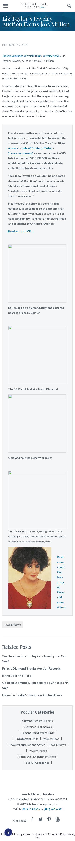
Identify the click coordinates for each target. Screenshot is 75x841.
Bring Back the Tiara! (17, 675)
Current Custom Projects (37, 720)
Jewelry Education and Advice (27, 744)
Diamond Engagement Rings (38, 732)
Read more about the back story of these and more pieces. (61, 582)
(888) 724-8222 (31, 809)
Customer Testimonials (38, 726)
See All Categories (37, 762)
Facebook (32, 819)
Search (69, 6)
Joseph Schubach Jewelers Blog (21, 55)
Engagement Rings (27, 738)
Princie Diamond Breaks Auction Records (31, 668)
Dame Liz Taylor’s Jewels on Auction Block (32, 695)
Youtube (57, 819)
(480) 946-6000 (53, 809)
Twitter (41, 819)
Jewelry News (51, 55)
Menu (5, 6)
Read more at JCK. (20, 231)
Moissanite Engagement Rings (37, 756)
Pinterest (49, 819)
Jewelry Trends (37, 750)
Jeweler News (50, 738)
